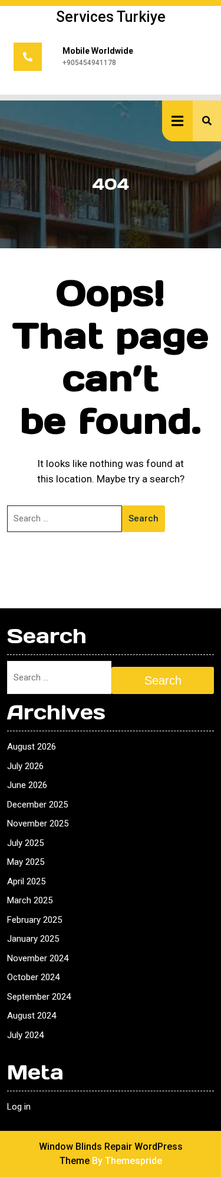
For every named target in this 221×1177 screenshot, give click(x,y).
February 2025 (34, 920)
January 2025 (33, 938)
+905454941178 (89, 63)
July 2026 (25, 766)
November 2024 (37, 958)
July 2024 (25, 1035)
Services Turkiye (111, 16)
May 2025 (25, 862)
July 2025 (25, 843)
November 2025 (37, 823)
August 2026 (31, 746)
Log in (19, 1106)
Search (143, 518)
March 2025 (29, 900)
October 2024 (33, 977)
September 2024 (39, 996)
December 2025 (37, 804)
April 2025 (26, 881)
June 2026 (27, 785)
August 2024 (31, 1015)
